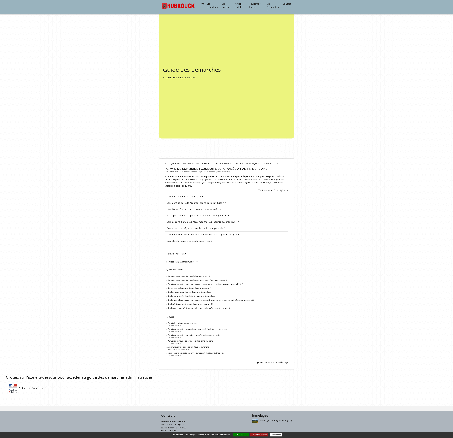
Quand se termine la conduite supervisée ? (189, 240)
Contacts (168, 415)
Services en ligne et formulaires (181, 261)
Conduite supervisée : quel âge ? (183, 196)
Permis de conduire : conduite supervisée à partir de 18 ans (251, 163)
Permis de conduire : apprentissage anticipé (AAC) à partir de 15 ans (197, 329)
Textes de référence (175, 253)
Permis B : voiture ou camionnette (182, 323)
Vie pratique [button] (226, 5)
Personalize (276, 435)
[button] (202, 4)
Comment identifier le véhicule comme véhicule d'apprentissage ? (201, 234)
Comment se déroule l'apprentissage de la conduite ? (195, 202)
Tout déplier (280, 190)
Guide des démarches (184, 77)
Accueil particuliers (173, 163)
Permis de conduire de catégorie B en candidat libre (190, 341)
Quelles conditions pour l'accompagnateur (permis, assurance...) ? (201, 221)
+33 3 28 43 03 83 (168, 430)
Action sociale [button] (239, 5)
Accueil (167, 77)
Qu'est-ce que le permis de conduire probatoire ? (189, 288)
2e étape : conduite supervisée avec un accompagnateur (196, 215)
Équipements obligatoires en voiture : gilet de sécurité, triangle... (196, 353)
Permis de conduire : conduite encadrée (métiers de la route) (194, 335)
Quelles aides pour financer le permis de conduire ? (190, 292)
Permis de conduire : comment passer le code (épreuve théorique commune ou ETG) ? (205, 284)
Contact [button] (287, 3)
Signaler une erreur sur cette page (271, 362)
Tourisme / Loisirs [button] (255, 5)
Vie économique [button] (273, 5)
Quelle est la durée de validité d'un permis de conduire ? (192, 296)
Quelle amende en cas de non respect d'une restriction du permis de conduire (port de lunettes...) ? (211, 300)
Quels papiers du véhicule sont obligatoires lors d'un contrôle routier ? (199, 308)
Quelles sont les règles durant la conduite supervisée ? (195, 228)
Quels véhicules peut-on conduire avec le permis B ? (190, 304)
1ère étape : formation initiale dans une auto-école (194, 209)
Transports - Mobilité (193, 163)
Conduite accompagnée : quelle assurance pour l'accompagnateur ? (197, 280)
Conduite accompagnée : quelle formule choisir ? (189, 276)
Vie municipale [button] (212, 5)
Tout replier (265, 190)
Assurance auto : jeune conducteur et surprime (188, 347)
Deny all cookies (260, 435)
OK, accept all (241, 435)
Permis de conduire (214, 163)
